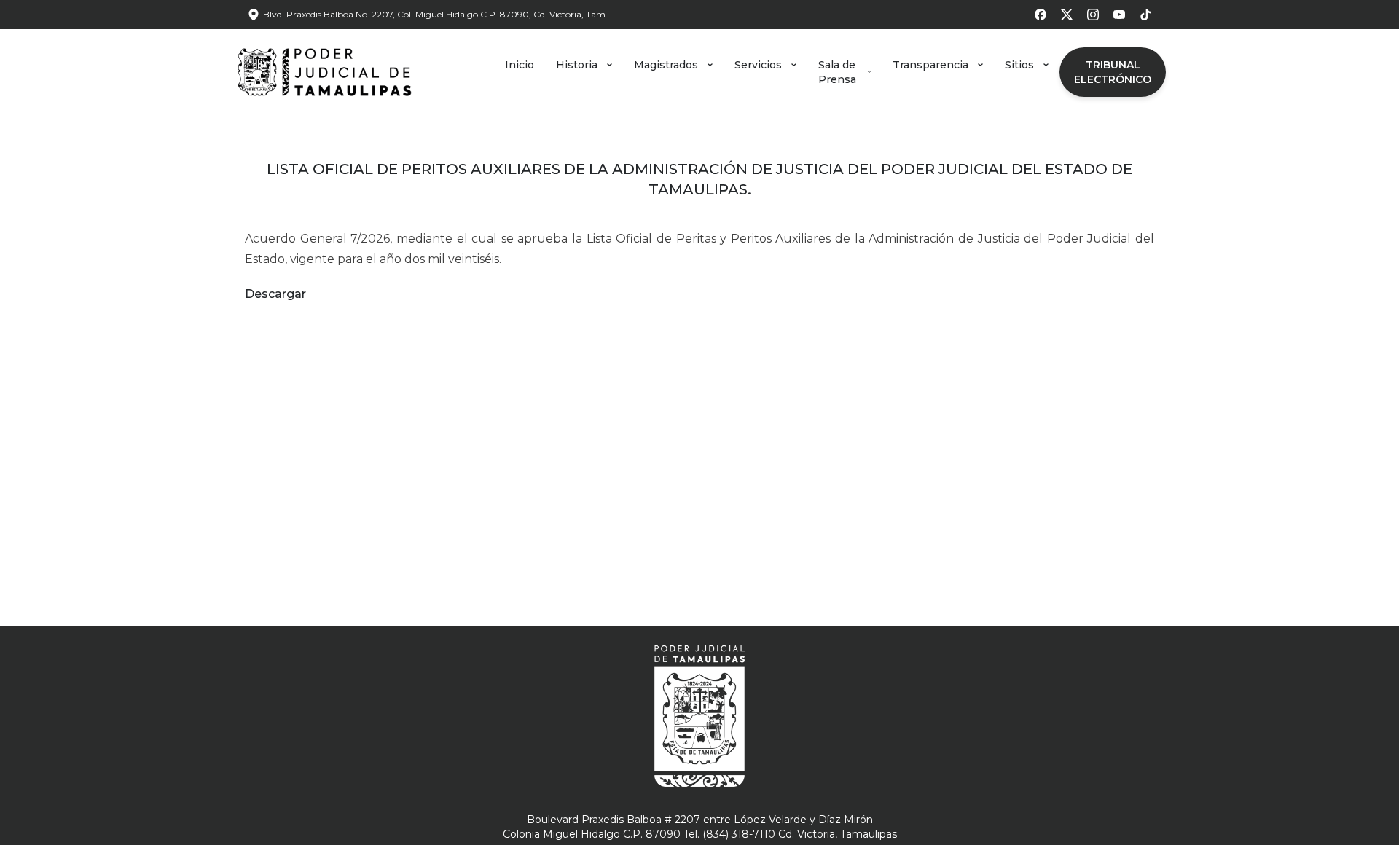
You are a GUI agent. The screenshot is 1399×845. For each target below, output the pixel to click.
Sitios (1019, 64)
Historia (576, 64)
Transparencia (930, 64)
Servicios (758, 64)
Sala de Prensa (837, 72)
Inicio (519, 64)
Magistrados (666, 64)
